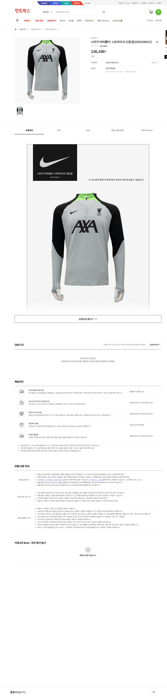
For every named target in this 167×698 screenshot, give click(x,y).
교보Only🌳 (117, 20)
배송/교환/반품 (117, 130)
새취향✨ (28, 20)
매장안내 (151, 3)
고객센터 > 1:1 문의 (96, 479)
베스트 (62, 20)
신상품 (71, 20)
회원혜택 (134, 3)
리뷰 (59, 130)
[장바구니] (151, 12)
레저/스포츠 (35, 29)
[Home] (16, 29)
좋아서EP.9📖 (104, 20)
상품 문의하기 (155, 344)
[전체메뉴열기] (17, 20)
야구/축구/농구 (50, 29)
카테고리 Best (147, 130)
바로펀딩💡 (90, 20)
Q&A (88, 130)
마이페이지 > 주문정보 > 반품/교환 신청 (51, 479)
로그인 (128, 3)
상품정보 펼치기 (86, 319)
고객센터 (158, 3)
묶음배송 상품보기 (130, 72)
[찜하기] (153, 692)
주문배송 (144, 3)
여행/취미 (22, 29)
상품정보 (29, 130)
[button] (157, 42)
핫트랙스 (46, 12)
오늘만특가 (51, 20)
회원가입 (121, 3)
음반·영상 (39, 20)
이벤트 (79, 20)
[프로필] (158, 12)
